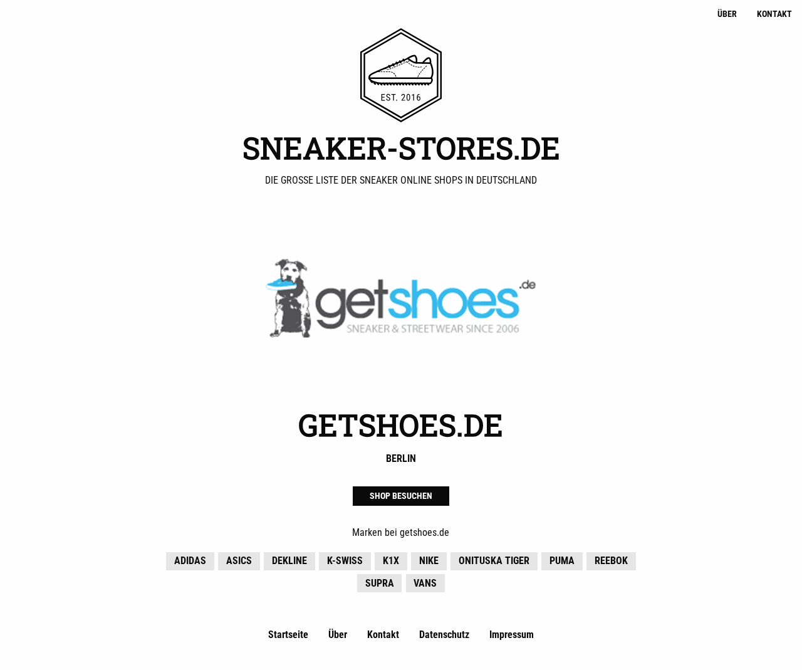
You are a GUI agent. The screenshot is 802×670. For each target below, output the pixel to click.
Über (727, 14)
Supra (379, 583)
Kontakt (774, 14)
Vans (425, 583)
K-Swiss (345, 561)
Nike (429, 561)
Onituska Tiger (494, 561)
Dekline (289, 561)
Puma (562, 561)
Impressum (511, 635)
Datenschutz (444, 635)
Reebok (611, 561)
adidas (190, 561)
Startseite (288, 635)
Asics (239, 561)
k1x (391, 561)
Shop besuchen (401, 496)
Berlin (401, 458)
